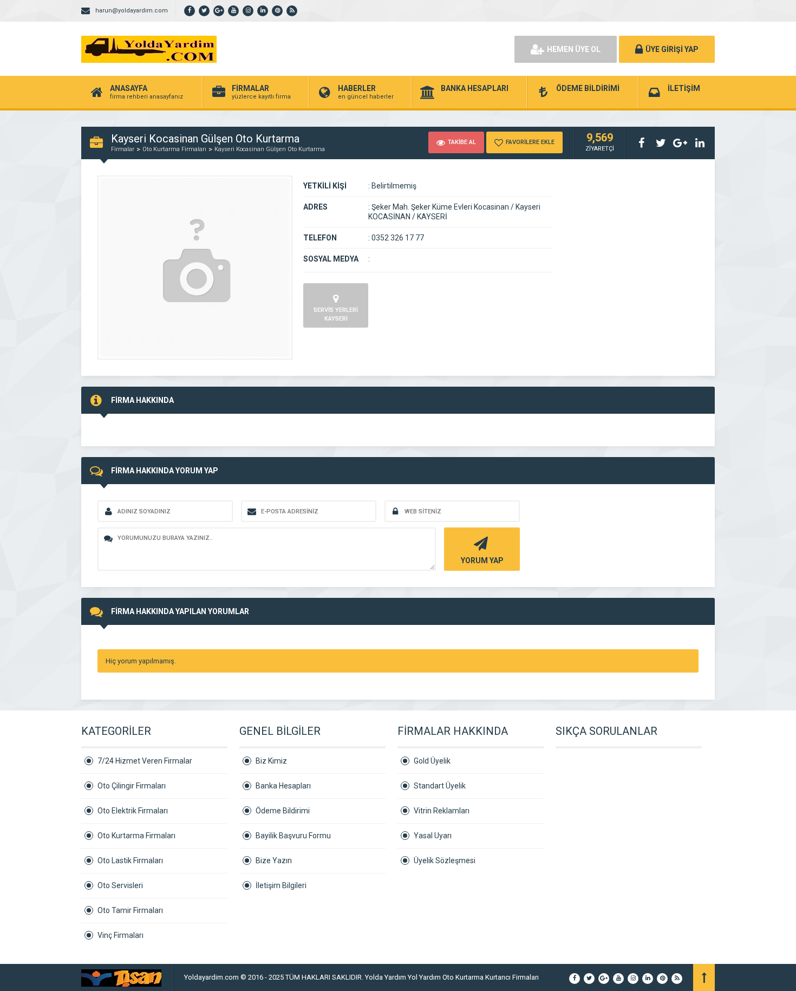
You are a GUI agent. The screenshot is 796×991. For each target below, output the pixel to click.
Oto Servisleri (120, 885)
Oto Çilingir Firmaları (131, 785)
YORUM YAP (482, 560)
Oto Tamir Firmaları (130, 910)
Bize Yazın (274, 860)
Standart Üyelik (440, 785)
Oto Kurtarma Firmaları (174, 149)
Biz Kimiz (271, 761)
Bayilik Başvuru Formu (293, 835)
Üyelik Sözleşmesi (444, 860)
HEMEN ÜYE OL (574, 49)
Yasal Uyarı (433, 835)
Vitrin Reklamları (441, 810)
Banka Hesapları (283, 785)
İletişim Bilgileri (281, 885)
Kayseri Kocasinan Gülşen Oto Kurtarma (269, 149)
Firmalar (122, 149)
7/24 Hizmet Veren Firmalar (144, 761)
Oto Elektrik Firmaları (132, 810)
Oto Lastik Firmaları (130, 860)
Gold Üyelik (432, 761)
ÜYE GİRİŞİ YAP (672, 49)
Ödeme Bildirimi (283, 810)
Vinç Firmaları (120, 935)
